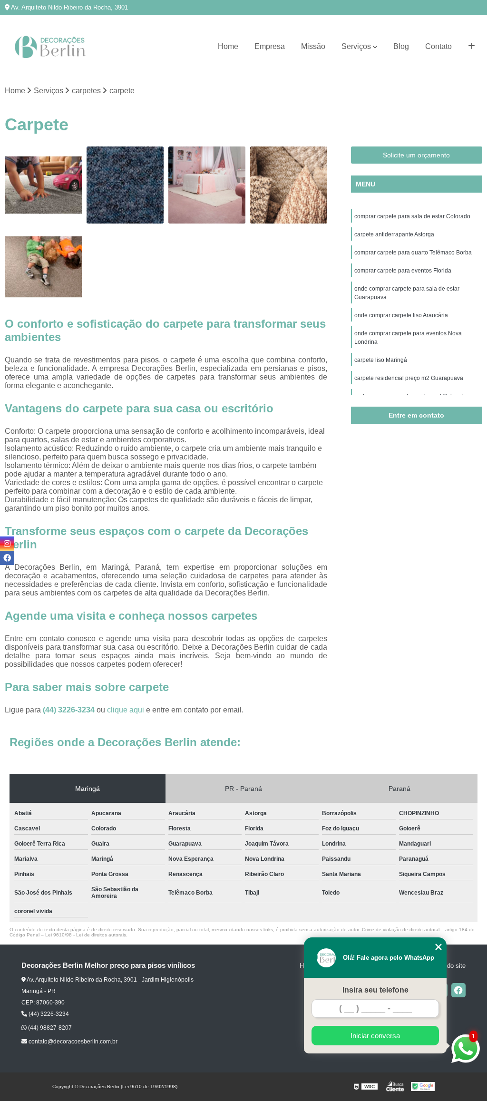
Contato (438, 46)
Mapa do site (448, 965)
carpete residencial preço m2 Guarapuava (408, 378)
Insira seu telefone (375, 990)
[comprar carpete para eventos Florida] (288, 185)
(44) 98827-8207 (49, 1027)
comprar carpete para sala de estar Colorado (412, 216)
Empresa (269, 46)
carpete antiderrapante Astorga (394, 234)
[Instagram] (7, 543)
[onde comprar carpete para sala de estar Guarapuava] (43, 266)
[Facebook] (458, 990)
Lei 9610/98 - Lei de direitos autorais (85, 934)
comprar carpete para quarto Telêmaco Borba (413, 252)
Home (228, 46)
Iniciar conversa (375, 1036)
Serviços (356, 46)
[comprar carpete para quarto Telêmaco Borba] (206, 185)
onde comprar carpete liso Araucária (401, 315)
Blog (401, 46)
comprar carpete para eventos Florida (402, 270)
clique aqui (125, 710)
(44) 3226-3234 (70, 710)
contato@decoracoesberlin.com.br (72, 1041)
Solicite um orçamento (416, 155)
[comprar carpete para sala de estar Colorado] (43, 185)
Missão (313, 46)
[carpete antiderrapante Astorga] (125, 185)
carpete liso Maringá (381, 360)
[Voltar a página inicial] (52, 47)
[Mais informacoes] (471, 46)
